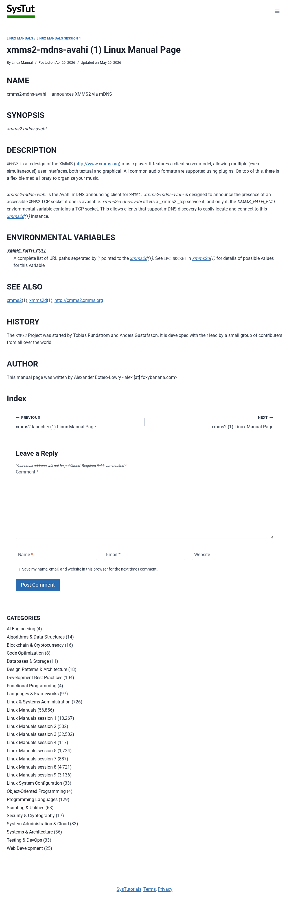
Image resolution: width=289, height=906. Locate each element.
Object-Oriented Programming (36, 791)
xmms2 (14, 300)
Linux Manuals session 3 (31, 734)
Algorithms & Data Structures (36, 637)
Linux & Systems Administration (39, 702)
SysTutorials (129, 889)
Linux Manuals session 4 (31, 742)
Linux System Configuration (34, 783)
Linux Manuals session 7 (31, 759)
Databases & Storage (28, 661)
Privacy (165, 889)
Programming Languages (32, 799)
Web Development (25, 848)
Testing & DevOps (24, 840)
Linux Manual (22, 62)
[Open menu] (277, 11)
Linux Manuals (20, 38)
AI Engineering (21, 628)
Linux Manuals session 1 (59, 38)
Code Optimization (25, 653)
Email (113, 554)
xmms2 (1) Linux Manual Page (242, 422)
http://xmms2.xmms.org (78, 300)
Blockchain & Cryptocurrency (35, 645)
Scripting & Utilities (25, 807)
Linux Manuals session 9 (31, 775)
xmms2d (15, 216)
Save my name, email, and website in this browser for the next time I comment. (90, 569)
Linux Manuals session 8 (31, 767)
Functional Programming (31, 685)
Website (202, 554)
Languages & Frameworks (33, 693)
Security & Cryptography (31, 815)
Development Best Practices (34, 677)
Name (25, 554)
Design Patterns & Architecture (37, 669)
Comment (27, 472)
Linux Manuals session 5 (31, 750)
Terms (149, 889)
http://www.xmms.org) (98, 163)
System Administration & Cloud (38, 823)
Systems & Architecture (30, 832)
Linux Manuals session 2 (31, 726)
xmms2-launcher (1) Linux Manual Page (56, 422)
